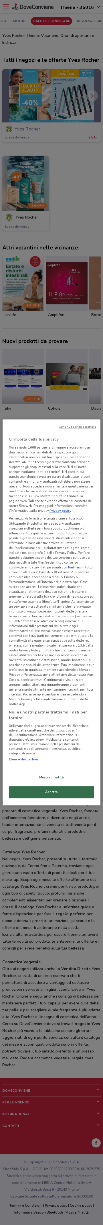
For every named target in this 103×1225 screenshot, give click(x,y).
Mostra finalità (51, 777)
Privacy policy (60, 511)
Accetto (51, 792)
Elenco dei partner (23, 759)
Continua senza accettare (77, 427)
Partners (74, 567)
